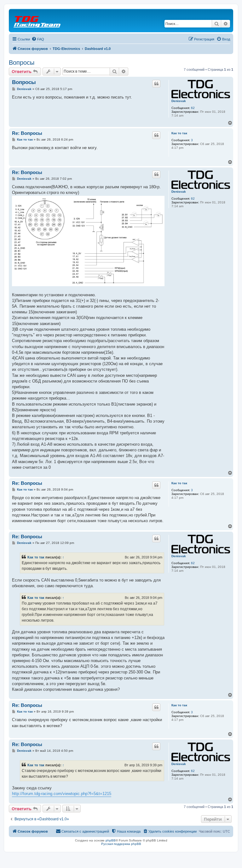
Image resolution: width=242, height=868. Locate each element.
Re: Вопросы (27, 133)
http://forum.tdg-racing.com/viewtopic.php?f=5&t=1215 (61, 793)
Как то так (179, 133)
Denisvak (178, 101)
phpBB (111, 840)
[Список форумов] (37, 20)
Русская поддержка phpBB (121, 844)
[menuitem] (38, 39)
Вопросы (21, 62)
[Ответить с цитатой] (156, 83)
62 (193, 108)
